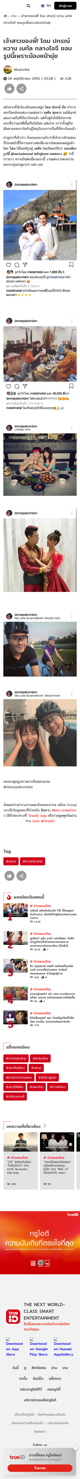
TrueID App (37, 815)
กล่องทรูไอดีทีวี (31, 1389)
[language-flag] (42, 6)
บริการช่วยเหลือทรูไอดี (40, 1400)
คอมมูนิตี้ (53, 1389)
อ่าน (13, 16)
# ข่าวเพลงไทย (40, 905)
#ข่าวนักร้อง (57, 1086)
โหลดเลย (40, 1468)
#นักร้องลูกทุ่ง (47, 1077)
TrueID (12, 6)
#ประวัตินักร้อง (15, 1067)
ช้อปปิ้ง (38, 1378)
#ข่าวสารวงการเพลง (19, 1077)
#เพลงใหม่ (36, 1086)
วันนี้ (15, 1368)
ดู (25, 1368)
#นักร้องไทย (40, 1058)
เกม (65, 1368)
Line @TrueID (43, 821)
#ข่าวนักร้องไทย (33, 861)
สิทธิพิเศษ (39, 1368)
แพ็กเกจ (55, 1378)
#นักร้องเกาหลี (15, 1096)
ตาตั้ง (23, 1378)
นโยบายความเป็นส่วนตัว (27, 1422)
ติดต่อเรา (40, 1431)
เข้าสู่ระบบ (65, 5)
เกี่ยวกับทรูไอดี (24, 1414)
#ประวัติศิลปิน (14, 1086)
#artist (11, 861)
